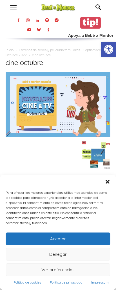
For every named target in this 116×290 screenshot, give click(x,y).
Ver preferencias (58, 269)
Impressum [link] (100, 282)
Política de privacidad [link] (66, 282)
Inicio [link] (10, 50)
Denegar (58, 254)
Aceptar (58, 238)
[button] (107, 182)
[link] (108, 49)
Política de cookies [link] (27, 282)
